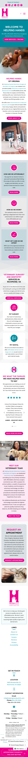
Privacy (14, 642)
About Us (14, 632)
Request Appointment (14, 560)
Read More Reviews (14, 433)
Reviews (14, 640)
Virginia (13, 473)
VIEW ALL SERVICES (14, 298)
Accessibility (14, 645)
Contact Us (14, 634)
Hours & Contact (13, 2)
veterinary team (9, 475)
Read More (14, 192)
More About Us (14, 118)
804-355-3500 (16, 700)
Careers (14, 637)
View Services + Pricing (14, 39)
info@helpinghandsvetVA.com (14, 698)
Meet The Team (14, 516)
